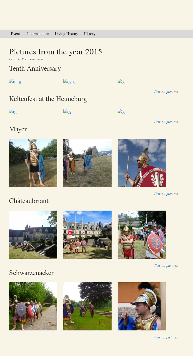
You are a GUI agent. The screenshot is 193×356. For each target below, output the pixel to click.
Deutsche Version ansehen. (26, 59)
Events (16, 33)
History (89, 33)
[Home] (96, 14)
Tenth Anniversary (35, 68)
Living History (66, 33)
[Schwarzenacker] (90, 306)
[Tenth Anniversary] (90, 81)
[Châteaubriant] (90, 235)
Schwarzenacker (31, 272)
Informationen (38, 33)
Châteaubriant (29, 200)
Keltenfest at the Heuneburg (48, 98)
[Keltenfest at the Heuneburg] (90, 112)
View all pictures (165, 91)
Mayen (18, 128)
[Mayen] (90, 163)
